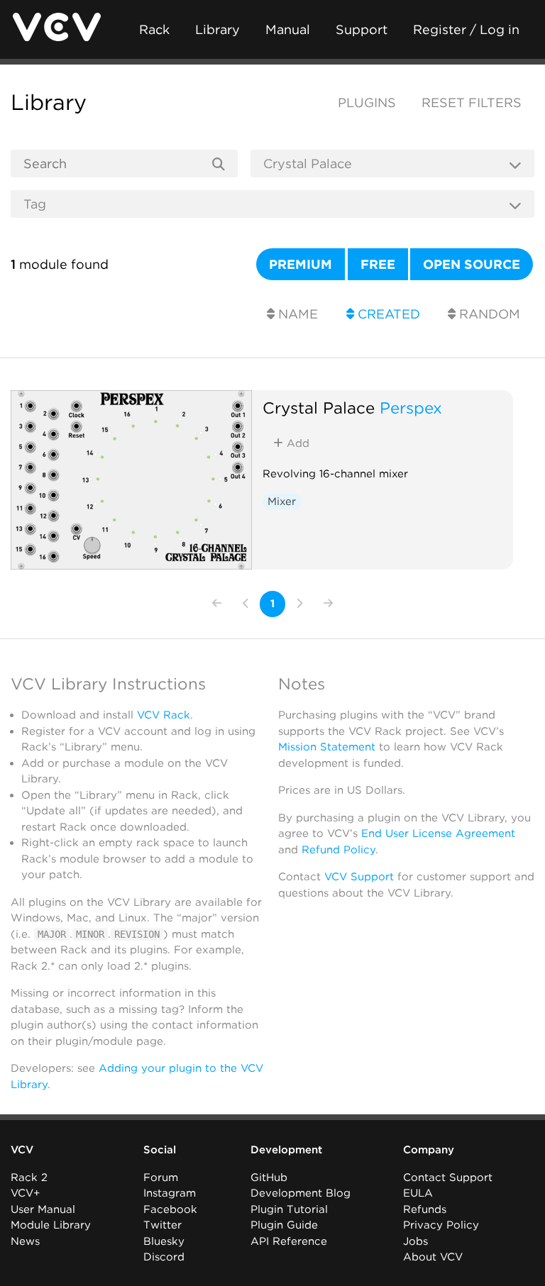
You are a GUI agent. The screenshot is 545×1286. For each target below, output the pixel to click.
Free (377, 264)
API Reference (289, 1241)
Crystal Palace (319, 407)
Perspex (411, 407)
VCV (22, 1149)
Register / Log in (466, 29)
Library (217, 29)
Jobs (415, 1241)
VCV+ (25, 1193)
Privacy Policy (441, 1225)
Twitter (162, 1225)
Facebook (170, 1209)
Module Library (51, 1225)
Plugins (367, 102)
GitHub (269, 1177)
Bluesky (164, 1241)
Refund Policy (338, 849)
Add (296, 443)
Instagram (169, 1193)
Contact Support (447, 1177)
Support (361, 29)
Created (387, 313)
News (25, 1241)
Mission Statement (326, 747)
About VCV (433, 1257)
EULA (418, 1193)
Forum (160, 1177)
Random (488, 313)
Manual (287, 29)
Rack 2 (29, 1177)
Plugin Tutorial (289, 1209)
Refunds (424, 1209)
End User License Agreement (438, 833)
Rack (154, 29)
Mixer (282, 501)
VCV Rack (163, 715)
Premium (300, 264)
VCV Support (359, 876)
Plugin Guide (284, 1225)
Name (296, 313)
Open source (471, 264)
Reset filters (472, 102)
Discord (164, 1257)
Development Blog (301, 1193)
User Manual (43, 1209)
